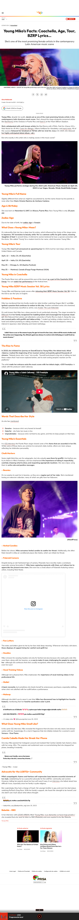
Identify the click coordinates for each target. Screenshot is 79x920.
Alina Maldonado (7, 99)
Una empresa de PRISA (39, 877)
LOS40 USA (39, 13)
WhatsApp (41, 94)
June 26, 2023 (33, 719)
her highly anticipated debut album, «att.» (18, 133)
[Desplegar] (39, 910)
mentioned (15, 421)
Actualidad (13, 25)
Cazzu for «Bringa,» (27, 128)
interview (55, 781)
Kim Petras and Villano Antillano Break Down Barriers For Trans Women (50, 846)
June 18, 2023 (32, 806)
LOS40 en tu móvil (65, 871)
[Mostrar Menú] (3, 13)
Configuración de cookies (51, 871)
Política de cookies (37, 871)
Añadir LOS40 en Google (13, 108)
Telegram (46, 94)
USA (3, 19)
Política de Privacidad (24, 871)
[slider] (39, 912)
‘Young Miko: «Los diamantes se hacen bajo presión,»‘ (55, 815)
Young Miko (5, 821)
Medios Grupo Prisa (39, 882)
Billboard (5, 315)
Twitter (37, 94)
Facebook (33, 94)
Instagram (41, 858)
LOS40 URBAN (23, 815)
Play (39, 916)
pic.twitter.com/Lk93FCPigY (34, 714)
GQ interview (10, 443)
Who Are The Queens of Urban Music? (27, 845)
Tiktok (45, 858)
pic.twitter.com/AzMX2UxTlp (19, 800)
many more (67, 128)
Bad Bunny (9, 121)
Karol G (42, 121)
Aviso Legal (12, 871)
